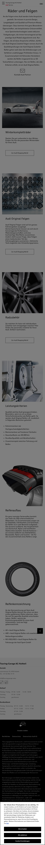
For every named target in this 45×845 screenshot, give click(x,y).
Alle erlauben (22, 829)
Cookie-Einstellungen (22, 841)
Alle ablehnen (22, 835)
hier (7, 823)
